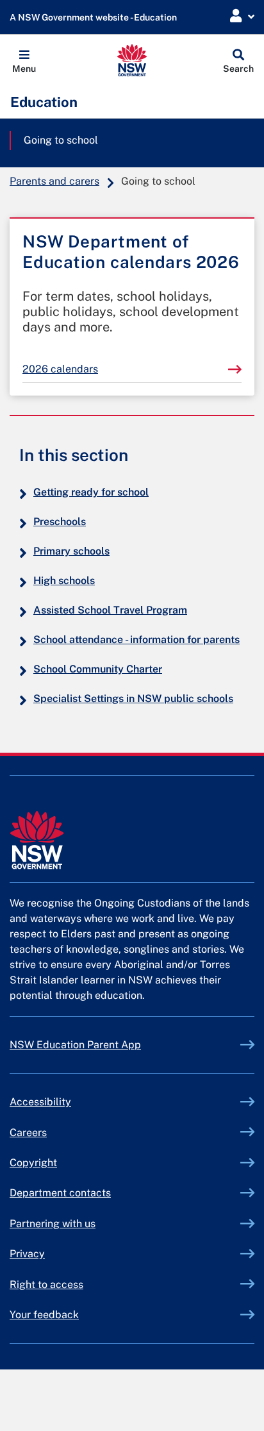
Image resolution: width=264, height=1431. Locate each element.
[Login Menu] (242, 16)
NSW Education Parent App (75, 1045)
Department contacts (60, 1193)
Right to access (46, 1284)
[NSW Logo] (132, 60)
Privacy (27, 1254)
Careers (28, 1132)
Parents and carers (54, 181)
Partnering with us (52, 1224)
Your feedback (44, 1315)
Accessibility (40, 1102)
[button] (24, 60)
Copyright (33, 1163)
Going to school (61, 140)
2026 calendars (60, 369)
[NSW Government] (132, 840)
